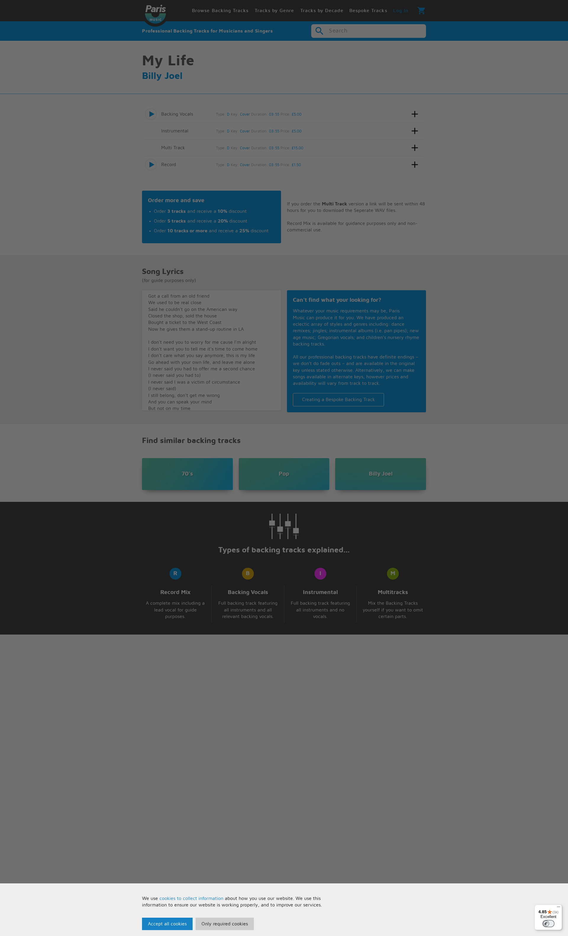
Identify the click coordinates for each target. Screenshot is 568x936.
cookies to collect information (191, 898)
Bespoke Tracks (368, 10)
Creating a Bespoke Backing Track (338, 399)
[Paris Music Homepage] (155, 13)
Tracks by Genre (274, 10)
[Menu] (558, 908)
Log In (400, 10)
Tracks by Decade (321, 10)
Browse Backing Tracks (220, 10)
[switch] (548, 923)
